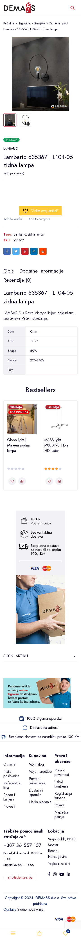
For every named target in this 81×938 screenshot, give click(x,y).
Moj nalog (36, 764)
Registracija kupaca (63, 796)
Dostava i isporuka (36, 792)
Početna (8, 23)
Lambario (20, 234)
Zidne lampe (57, 23)
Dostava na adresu (44, 727)
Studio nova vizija (30, 909)
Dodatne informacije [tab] (41, 271)
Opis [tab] (8, 271)
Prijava (59, 805)
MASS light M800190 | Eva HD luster (56, 445)
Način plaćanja (40, 802)
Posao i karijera (9, 797)
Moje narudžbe (40, 771)
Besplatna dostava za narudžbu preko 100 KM (44, 736)
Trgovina (24, 23)
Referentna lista (11, 785)
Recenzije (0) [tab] (17, 280)
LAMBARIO (10, 148)
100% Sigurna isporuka (44, 718)
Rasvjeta (39, 23)
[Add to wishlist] (12, 219)
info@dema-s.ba (20, 877)
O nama (9, 764)
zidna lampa (36, 234)
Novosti (9, 806)
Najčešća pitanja (61, 814)
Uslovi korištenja (61, 784)
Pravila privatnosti (62, 772)
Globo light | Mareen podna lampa (18, 445)
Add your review (13, 173)
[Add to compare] (39, 219)
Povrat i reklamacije (37, 781)
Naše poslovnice (11, 774)
